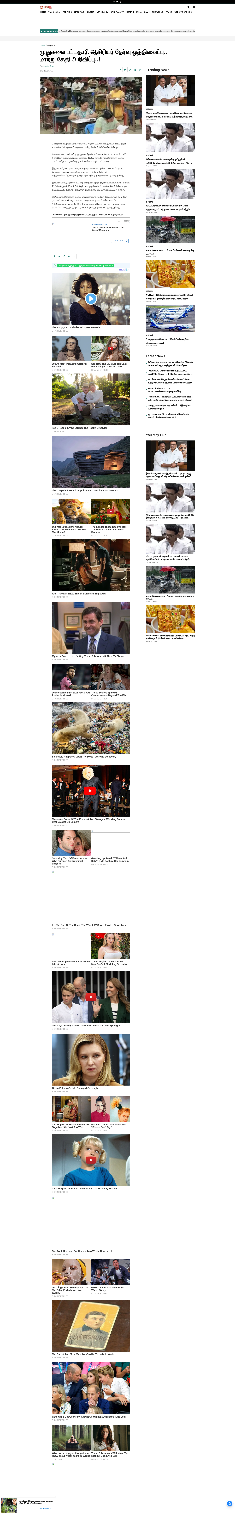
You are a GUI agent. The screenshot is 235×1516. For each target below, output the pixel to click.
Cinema (90, 12)
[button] (194, 7)
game (147, 12)
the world (157, 12)
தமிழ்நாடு (51, 45)
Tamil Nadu (54, 12)
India (139, 12)
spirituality (117, 12)
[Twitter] (117, 2)
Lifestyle (79, 12)
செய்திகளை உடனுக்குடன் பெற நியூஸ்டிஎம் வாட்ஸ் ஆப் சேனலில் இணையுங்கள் (85, 266)
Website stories (183, 12)
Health (130, 12)
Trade (169, 12)
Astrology (102, 12)
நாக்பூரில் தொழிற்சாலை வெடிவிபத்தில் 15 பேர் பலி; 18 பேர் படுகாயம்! (93, 214)
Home (43, 12)
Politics (67, 12)
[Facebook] (114, 2)
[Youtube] (120, 2)
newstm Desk (48, 66)
